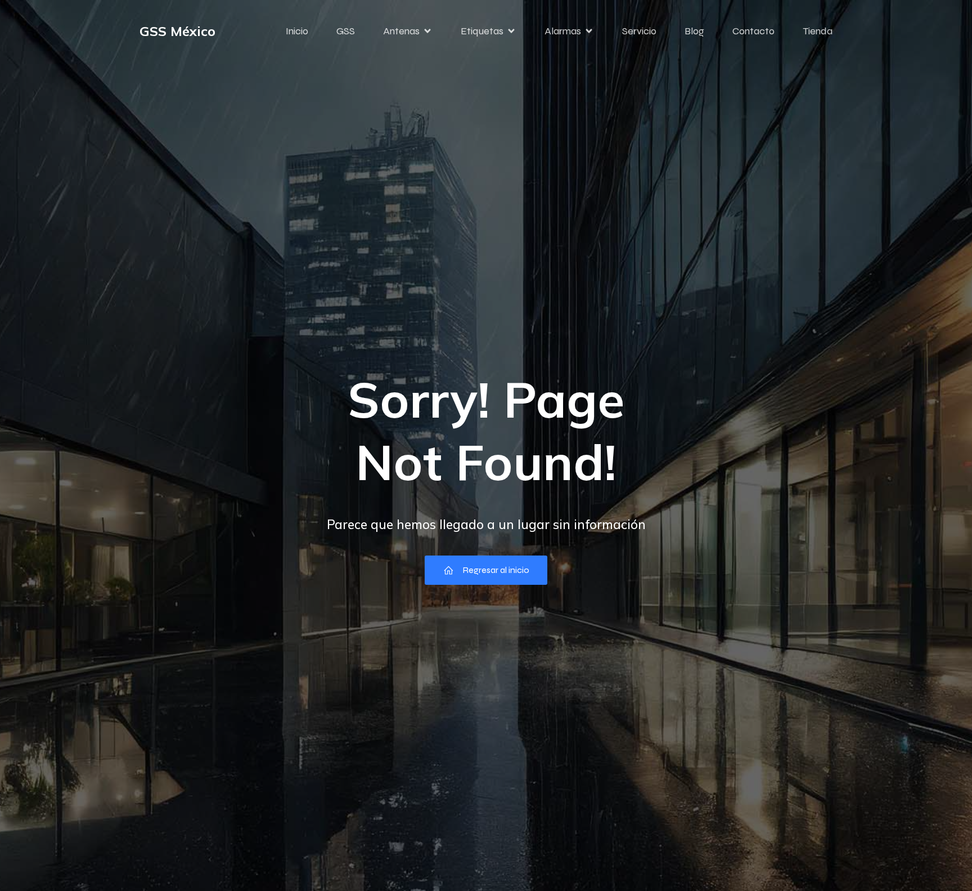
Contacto (753, 31)
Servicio (639, 31)
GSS (345, 31)
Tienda (817, 31)
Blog (694, 31)
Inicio (297, 31)
